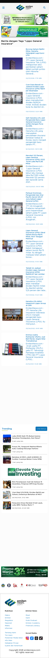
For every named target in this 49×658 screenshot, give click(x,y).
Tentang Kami (10, 632)
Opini (28, 618)
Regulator (9, 620)
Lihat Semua (41, 428)
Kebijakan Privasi (11, 643)
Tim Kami (8, 635)
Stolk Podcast (31, 620)
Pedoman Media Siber (14, 638)
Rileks (7, 626)
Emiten (8, 618)
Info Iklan (8, 640)
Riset (28, 615)
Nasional (8, 623)
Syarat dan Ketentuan (14, 646)
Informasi (8, 628)
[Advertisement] (24, 397)
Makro (7, 615)
